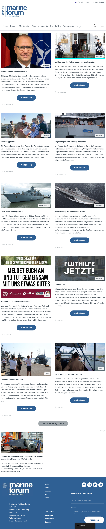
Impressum (49, 515)
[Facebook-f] (84, 484)
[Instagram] (89, 484)
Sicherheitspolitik (40, 26)
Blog (46, 494)
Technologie (68, 26)
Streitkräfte (55, 26)
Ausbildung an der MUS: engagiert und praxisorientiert (75, 62)
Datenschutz (49, 519)
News (47, 295)
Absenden (94, 520)
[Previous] (6, 26)
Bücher (13, 26)
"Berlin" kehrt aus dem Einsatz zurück (68, 374)
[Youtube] (100, 484)
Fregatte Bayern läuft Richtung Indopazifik (70, 142)
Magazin (48, 491)
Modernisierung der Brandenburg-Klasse (70, 212)
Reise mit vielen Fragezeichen (12, 212)
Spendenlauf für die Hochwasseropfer (15, 302)
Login (87, 2)
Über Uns (94, 2)
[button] (102, 26)
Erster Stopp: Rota (8, 142)
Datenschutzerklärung (87, 511)
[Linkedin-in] (95, 484)
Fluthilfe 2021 (60, 285)
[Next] (77, 26)
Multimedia (24, 26)
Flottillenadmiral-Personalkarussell (14, 72)
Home (47, 498)
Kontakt (102, 2)
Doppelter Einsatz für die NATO (12, 380)
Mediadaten (49, 512)
